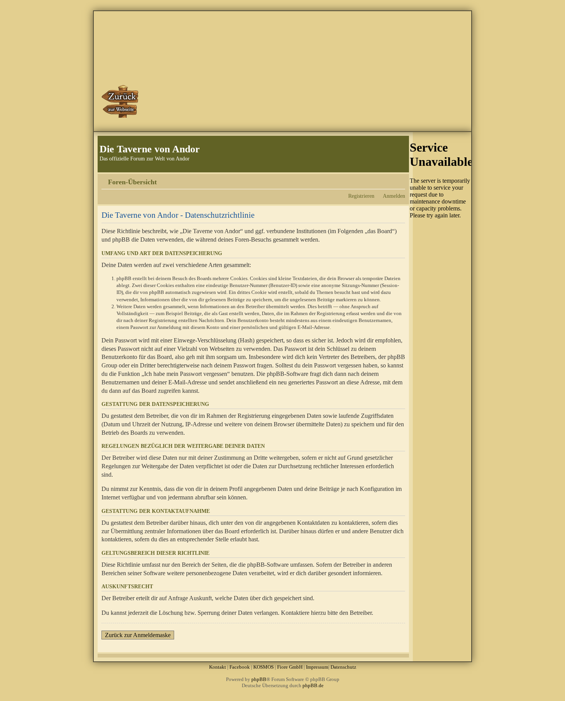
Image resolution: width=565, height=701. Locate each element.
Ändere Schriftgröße (399, 179)
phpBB (258, 679)
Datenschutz (343, 667)
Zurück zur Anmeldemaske (138, 635)
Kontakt (217, 667)
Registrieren (361, 196)
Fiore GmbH (289, 667)
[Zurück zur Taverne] (120, 101)
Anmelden (394, 196)
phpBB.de (313, 685)
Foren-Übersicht (132, 182)
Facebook (239, 667)
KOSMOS (263, 667)
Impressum (317, 667)
